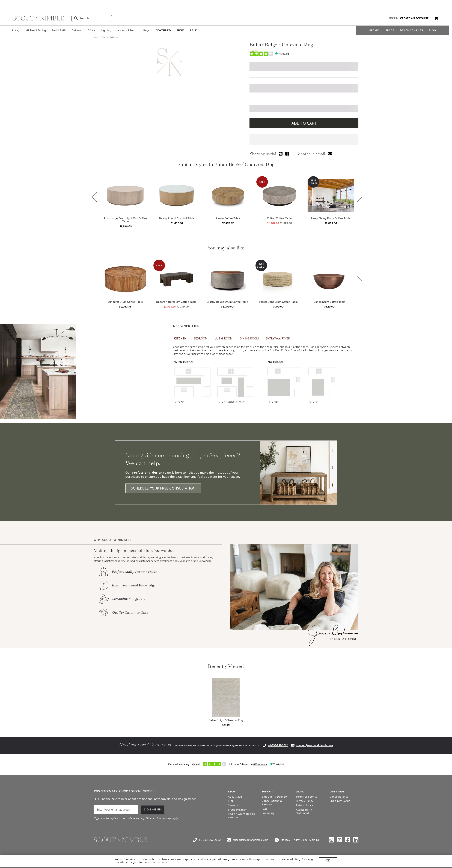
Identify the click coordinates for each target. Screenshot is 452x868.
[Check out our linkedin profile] (355, 839)
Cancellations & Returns (272, 802)
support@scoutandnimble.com (314, 745)
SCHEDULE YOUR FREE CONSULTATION (163, 489)
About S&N (235, 796)
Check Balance (339, 796)
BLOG (432, 30)
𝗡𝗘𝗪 (180, 30)
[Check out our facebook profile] (347, 839)
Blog (231, 801)
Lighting (106, 30)
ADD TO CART (304, 123)
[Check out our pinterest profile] (339, 839)
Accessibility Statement (304, 811)
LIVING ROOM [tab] (224, 338)
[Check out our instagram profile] (331, 839)
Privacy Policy (304, 801)
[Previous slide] (94, 197)
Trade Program (237, 809)
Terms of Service (306, 796)
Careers (233, 805)
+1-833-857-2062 (278, 745)
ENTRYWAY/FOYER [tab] (278, 338)
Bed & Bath (59, 30)
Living (16, 30)
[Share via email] (330, 154)
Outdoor (77, 30)
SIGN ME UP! (153, 809)
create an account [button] (414, 18)
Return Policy (304, 805)
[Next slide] (359, 197)
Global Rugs (114, 37)
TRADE (390, 30)
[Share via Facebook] (287, 154)
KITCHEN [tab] (180, 338)
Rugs (146, 30)
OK (328, 860)
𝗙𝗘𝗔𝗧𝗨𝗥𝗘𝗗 (163, 30)
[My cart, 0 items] (436, 18)
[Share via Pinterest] (280, 154)
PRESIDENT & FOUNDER (342, 639)
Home (96, 37)
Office (91, 30)
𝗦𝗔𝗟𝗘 (193, 30)
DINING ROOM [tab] (249, 338)
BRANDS (374, 30)
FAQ (264, 808)
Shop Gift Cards (340, 801)
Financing (268, 813)
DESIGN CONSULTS (411, 30)
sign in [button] (393, 18)
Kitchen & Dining (36, 30)
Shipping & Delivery (274, 796)
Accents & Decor (127, 30)
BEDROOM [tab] (200, 338)
